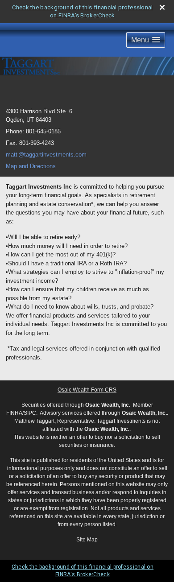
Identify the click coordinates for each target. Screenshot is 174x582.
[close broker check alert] (162, 7)
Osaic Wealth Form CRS (87, 390)
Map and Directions (31, 166)
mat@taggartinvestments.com (46, 154)
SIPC (30, 413)
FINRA (14, 413)
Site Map (87, 540)
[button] (145, 40)
